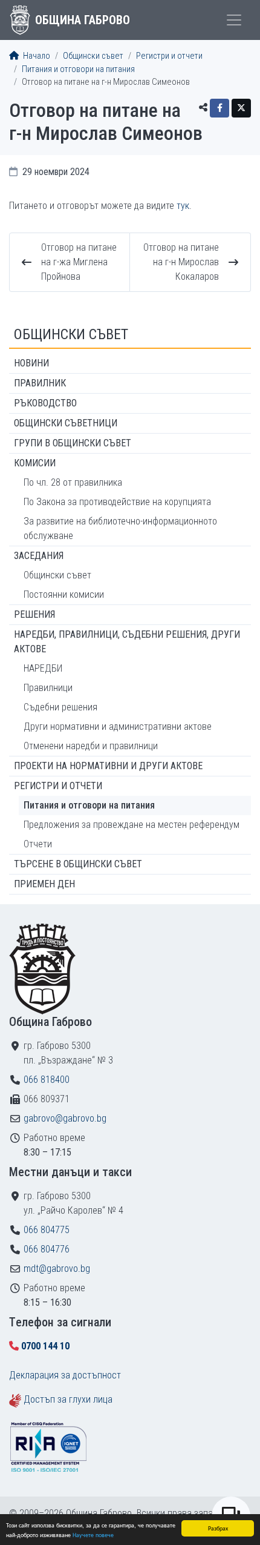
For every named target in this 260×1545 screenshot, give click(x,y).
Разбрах (218, 1527)
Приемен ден (44, 884)
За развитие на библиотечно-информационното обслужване (120, 528)
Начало (35, 56)
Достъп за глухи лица (68, 1399)
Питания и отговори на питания (78, 69)
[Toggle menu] (234, 19)
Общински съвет (93, 56)
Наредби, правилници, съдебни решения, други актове (127, 642)
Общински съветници (65, 423)
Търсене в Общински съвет (78, 864)
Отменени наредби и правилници (91, 746)
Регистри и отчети (169, 56)
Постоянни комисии (64, 594)
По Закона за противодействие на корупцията (117, 502)
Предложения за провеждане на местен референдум (131, 824)
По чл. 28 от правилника (73, 482)
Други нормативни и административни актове (118, 726)
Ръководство (45, 403)
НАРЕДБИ (43, 668)
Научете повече (93, 1534)
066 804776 (47, 1249)
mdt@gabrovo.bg (57, 1268)
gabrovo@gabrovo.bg (65, 1118)
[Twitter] (241, 108)
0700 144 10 (45, 1346)
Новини (31, 363)
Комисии (35, 463)
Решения (34, 614)
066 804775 (47, 1230)
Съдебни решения (60, 707)
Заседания (38, 555)
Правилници (48, 687)
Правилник (40, 383)
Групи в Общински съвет (72, 443)
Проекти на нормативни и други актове (108, 766)
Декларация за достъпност (65, 1375)
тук (183, 205)
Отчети (38, 844)
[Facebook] (219, 108)
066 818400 (47, 1079)
